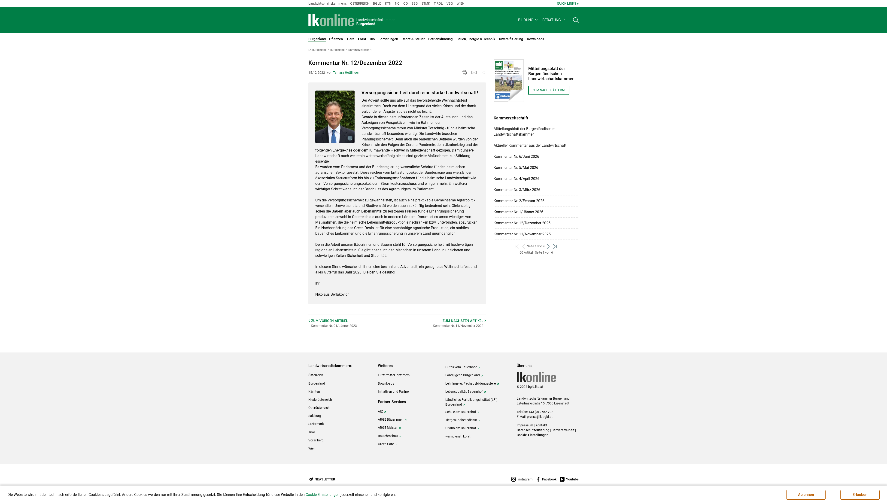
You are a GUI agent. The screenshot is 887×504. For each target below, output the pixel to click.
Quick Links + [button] (568, 3)
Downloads (386, 383)
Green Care (386, 444)
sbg (415, 3)
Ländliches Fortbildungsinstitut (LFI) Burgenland (471, 402)
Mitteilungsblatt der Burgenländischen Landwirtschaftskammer (525, 132)
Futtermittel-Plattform (394, 375)
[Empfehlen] (474, 72)
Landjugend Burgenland (462, 375)
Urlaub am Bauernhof (460, 428)
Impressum (525, 425)
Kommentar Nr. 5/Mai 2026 (516, 167)
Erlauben (860, 494)
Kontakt (541, 425)
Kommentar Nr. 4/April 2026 (516, 178)
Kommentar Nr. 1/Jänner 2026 (518, 212)
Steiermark (316, 424)
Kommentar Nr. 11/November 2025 (522, 234)
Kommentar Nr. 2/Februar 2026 (519, 201)
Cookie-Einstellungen (532, 435)
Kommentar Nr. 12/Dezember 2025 (522, 223)
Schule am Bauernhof (460, 412)
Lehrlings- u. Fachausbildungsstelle (470, 383)
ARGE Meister (388, 427)
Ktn (388, 3)
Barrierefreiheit (563, 430)
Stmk (426, 3)
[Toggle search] (576, 20)
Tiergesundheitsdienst (461, 420)
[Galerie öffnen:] (335, 117)
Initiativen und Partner (394, 391)
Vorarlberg (316, 440)
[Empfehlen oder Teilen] (483, 72)
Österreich (359, 3)
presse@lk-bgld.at (540, 417)
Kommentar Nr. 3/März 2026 (517, 190)
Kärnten (314, 391)
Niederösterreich (320, 399)
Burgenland (316, 383)
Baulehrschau (388, 436)
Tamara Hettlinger (346, 72)
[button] (528, 20)
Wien (461, 3)
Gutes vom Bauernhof (461, 367)
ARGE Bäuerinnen (390, 419)
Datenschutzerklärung (533, 430)
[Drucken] (464, 72)
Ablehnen (806, 494)
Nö (397, 3)
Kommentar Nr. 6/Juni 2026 (516, 156)
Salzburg (314, 416)
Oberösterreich (319, 408)
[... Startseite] (351, 20)
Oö (405, 3)
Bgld (377, 3)
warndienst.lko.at (458, 436)
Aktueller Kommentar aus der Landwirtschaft (530, 145)
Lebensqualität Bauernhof (464, 391)
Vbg (450, 3)
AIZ (380, 411)
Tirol (438, 3)
